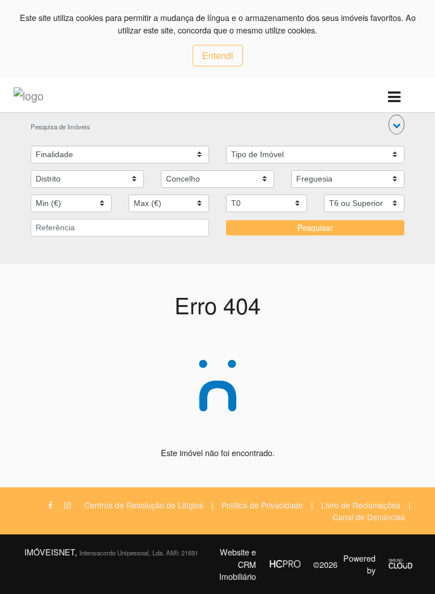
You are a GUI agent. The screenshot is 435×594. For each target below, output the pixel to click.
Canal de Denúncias (368, 517)
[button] (396, 124)
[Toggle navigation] (394, 97)
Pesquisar (315, 227)
